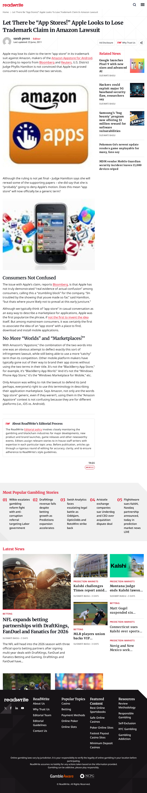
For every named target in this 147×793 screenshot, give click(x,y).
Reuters (66, 62)
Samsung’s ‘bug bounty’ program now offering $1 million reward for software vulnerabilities (112, 122)
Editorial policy (33, 429)
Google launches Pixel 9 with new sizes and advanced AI (113, 66)
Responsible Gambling (126, 715)
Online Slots (69, 727)
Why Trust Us (41, 709)
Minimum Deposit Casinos (101, 745)
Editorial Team (42, 715)
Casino (65, 703)
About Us (39, 703)
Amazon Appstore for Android (71, 58)
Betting (8, 614)
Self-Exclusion (127, 723)
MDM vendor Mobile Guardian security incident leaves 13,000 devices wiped (120, 165)
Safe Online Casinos (97, 720)
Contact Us (40, 730)
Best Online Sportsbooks (98, 710)
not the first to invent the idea (68, 317)
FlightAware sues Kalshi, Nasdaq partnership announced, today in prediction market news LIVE (132, 516)
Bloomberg (46, 62)
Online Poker (69, 721)
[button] (134, 4)
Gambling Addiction (124, 737)
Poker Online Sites (101, 727)
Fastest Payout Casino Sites (99, 735)
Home (6, 12)
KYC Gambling (127, 729)
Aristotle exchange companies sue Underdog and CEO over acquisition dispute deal (106, 511)
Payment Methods (73, 715)
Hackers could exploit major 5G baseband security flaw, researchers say (112, 92)
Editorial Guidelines (39, 723)
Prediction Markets (86, 581)
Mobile (90, 467)
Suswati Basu (11, 638)
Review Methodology (127, 705)
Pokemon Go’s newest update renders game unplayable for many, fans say (119, 148)
